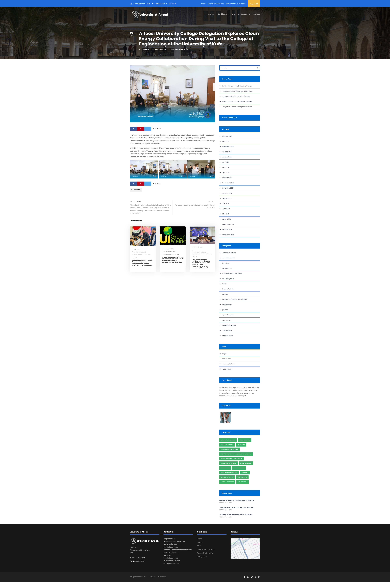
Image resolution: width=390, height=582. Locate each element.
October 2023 (227, 193)
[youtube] (255, 577)
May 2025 (225, 141)
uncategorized (227, 336)
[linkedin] (248, 577)
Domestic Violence (227, 444)
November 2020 (228, 224)
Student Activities (227, 477)
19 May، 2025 (136, 249)
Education (241, 444)
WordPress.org (227, 369)
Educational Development (229, 449)
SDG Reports (226, 320)
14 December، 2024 (168, 249)
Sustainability (177, 49)
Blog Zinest (226, 263)
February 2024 (227, 178)
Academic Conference (228, 440)
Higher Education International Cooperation (236, 454)
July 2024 (225, 162)
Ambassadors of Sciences (236, 4)
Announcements (228, 258)
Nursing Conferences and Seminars (235, 299)
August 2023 (226, 198)
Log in (224, 354)
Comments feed (228, 364)
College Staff (202, 556)
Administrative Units (205, 553)
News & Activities (160, 49)
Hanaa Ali (145, 49)
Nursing (225, 294)
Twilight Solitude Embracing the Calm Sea (237, 91)
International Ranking (228, 463)
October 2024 (227, 152)
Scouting (245, 472)
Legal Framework (245, 463)
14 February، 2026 (225, 503)
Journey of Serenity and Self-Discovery (236, 96)
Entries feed (226, 359)
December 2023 (228, 183)
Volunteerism (242, 482)
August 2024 (226, 157)
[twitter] (252, 577)
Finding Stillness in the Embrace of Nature (237, 86)
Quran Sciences (228, 315)
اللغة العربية (254, 4)
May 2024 (225, 167)
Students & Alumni (229, 325)
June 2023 (226, 209)
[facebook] (244, 577)
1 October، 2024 (197, 247)
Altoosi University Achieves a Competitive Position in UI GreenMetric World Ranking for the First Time (172, 259)
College (200, 542)
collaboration (227, 268)
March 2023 (226, 219)
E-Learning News (228, 279)
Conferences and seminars (232, 273)
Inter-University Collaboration (231, 458)
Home (199, 538)
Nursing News (227, 305)
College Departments (205, 549)
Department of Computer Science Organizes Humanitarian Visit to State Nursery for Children (142, 262)
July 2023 (225, 204)
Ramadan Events (239, 468)
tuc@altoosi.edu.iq (137, 561)
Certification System (216, 4)
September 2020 (228, 235)
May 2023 (225, 214)
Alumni (203, 4)
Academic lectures (229, 253)
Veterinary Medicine (227, 482)
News (136, 255)
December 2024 (228, 147)
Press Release (141, 252)
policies (225, 310)
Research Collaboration (229, 472)
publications (225, 468)
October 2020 (227, 229)
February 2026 (227, 136)
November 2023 (228, 188)
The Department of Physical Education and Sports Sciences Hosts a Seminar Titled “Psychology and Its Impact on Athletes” (201, 263)
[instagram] (259, 577)
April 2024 (225, 172)
